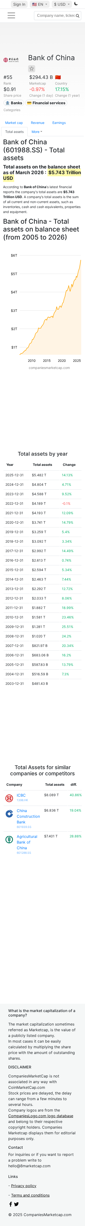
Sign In (19, 4)
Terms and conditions (30, 1195)
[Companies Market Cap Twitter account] (16, 1205)
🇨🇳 (58, 77)
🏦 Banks (13, 102)
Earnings (59, 123)
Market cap (14, 123)
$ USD (60, 4)
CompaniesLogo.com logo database (40, 1115)
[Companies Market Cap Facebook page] (10, 1205)
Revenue (37, 123)
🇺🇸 (37, 4)
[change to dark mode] (76, 4)
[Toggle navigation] (11, 15)
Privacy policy (23, 1185)
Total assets (14, 132)
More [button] (35, 132)
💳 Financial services (46, 102)
